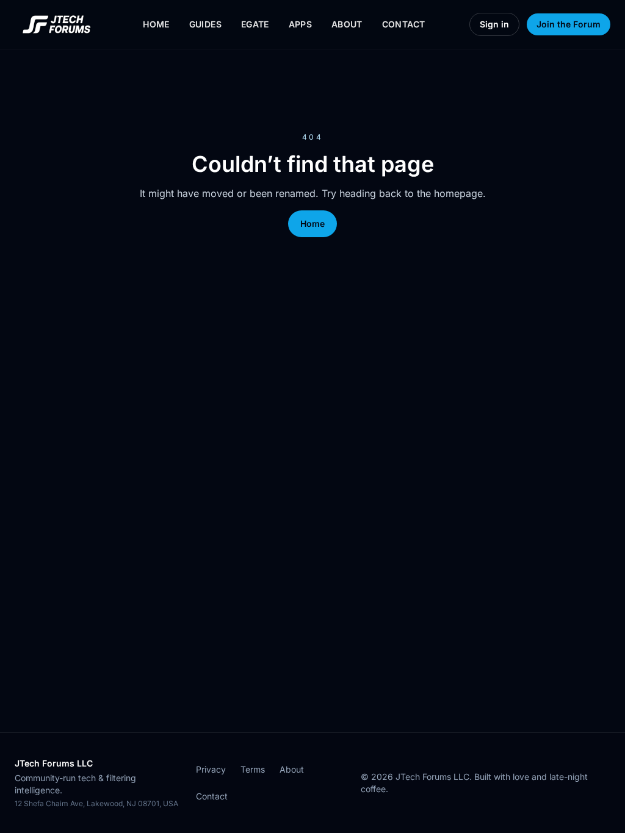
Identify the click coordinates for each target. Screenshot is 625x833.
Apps (300, 24)
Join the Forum (568, 24)
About (347, 24)
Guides (205, 24)
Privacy (211, 769)
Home (156, 24)
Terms (252, 769)
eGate (255, 24)
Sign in (494, 24)
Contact (403, 24)
